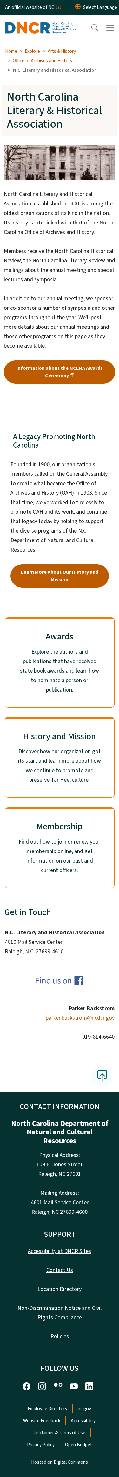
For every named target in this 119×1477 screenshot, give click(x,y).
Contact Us (59, 1270)
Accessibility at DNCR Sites (59, 1251)
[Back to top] (102, 1076)
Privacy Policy (41, 1444)
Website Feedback (41, 1420)
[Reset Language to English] (78, 7)
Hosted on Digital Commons (59, 1462)
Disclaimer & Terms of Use (59, 1432)
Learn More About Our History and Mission (59, 576)
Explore (32, 51)
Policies (59, 1336)
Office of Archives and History (42, 60)
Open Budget (78, 1444)
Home (11, 51)
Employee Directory (47, 1408)
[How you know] (58, 7)
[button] (90, 27)
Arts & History (62, 51)
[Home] (40, 22)
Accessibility (83, 1420)
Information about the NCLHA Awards (59, 372)
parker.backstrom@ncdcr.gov (80, 1018)
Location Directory (59, 1289)
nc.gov (84, 1408)
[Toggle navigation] (110, 27)
